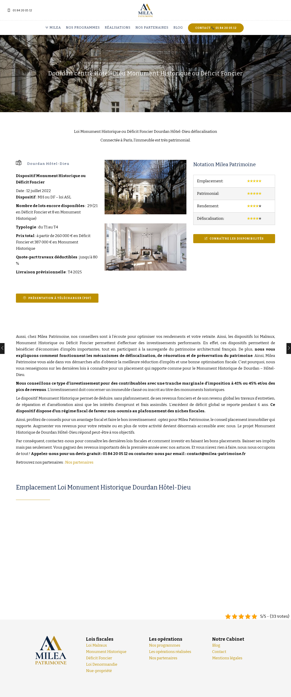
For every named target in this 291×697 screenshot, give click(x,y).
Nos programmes (83, 28)
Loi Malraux (96, 645)
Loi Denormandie (101, 664)
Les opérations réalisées (170, 651)
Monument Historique (106, 651)
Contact (219, 651)
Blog (178, 28)
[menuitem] (54, 27)
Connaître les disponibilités (237, 238)
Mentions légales (227, 658)
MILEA (55, 28)
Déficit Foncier (99, 658)
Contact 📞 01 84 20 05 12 (215, 28)
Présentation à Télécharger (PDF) (59, 298)
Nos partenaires (151, 28)
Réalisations (117, 28)
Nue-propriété (99, 670)
